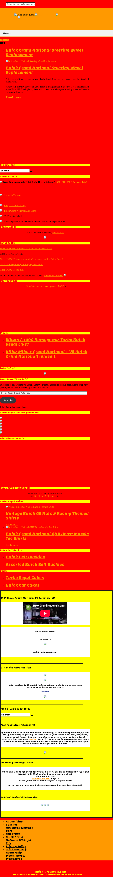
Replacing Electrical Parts (64, 874)
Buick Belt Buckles (25, 557)
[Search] (31, 171)
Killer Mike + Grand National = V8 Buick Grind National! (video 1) (46, 354)
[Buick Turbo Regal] (55, 14)
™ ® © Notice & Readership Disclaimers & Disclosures (16, 854)
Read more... (12, 524)
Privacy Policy (16, 846)
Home (4, 40)
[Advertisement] (45, 130)
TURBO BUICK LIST (41, 778)
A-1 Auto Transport (13, 195)
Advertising (14, 821)
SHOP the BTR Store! (44, 496)
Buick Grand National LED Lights (20, 211)
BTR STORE (13, 834)
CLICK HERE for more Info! (72, 182)
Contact (11, 824)
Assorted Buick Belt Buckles (35, 564)
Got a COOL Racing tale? (12, 270)
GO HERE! (58, 232)
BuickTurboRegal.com (50, 871)
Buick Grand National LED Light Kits (18, 840)
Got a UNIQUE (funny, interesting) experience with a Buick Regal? (31, 259)
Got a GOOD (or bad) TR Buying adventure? (21, 264)
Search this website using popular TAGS (45, 286)
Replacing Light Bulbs (28, 874)
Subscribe (7, 400)
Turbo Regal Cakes (25, 577)
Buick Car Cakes (23, 585)
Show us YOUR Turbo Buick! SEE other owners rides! (26, 248)
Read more (13, 97)
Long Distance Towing (15, 205)
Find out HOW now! (53, 275)
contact (33, 739)
